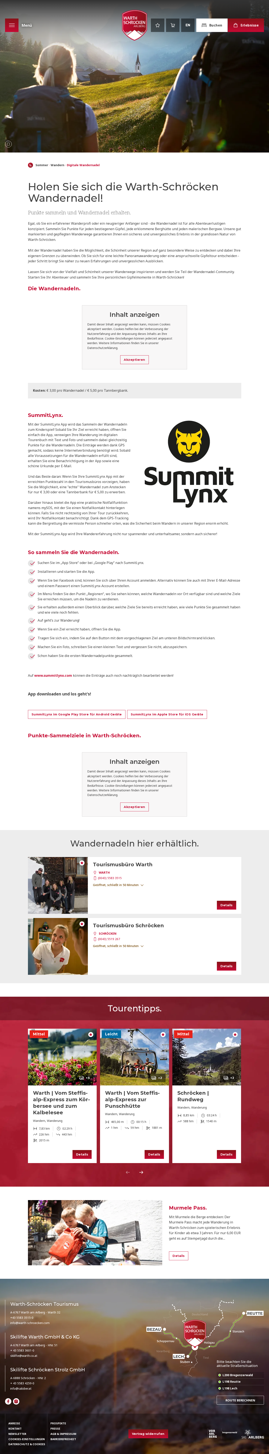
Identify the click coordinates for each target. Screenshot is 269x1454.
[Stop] (8, 144)
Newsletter (17, 1434)
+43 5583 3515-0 (21, 1318)
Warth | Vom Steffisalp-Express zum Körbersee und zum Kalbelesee (61, 1103)
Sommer (42, 165)
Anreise (14, 1423)
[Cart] (172, 25)
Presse (55, 1428)
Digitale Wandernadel (83, 165)
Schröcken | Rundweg (193, 1096)
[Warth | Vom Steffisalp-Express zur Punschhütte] (134, 1057)
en (188, 25)
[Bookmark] (157, 25)
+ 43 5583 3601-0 (22, 1350)
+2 (160, 1078)
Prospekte (58, 1423)
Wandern (57, 165)
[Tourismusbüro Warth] (58, 885)
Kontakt (15, 1428)
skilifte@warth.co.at (23, 1356)
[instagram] (16, 1401)
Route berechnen (240, 1400)
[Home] (30, 165)
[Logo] (134, 25)
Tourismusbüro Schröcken (128, 925)
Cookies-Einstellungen (26, 1439)
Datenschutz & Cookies (26, 1444)
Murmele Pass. (188, 1208)
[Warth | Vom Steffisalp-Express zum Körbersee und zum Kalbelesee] (62, 1057)
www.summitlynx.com (53, 675)
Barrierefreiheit (63, 1439)
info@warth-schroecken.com (30, 1323)
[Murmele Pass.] (95, 1232)
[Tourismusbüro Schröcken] (58, 946)
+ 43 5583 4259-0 (22, 1383)
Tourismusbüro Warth (123, 864)
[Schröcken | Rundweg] (206, 1057)
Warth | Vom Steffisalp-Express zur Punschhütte (132, 1099)
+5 (88, 1078)
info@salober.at (21, 1388)
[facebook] (8, 1401)
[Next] (141, 1172)
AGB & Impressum (63, 1434)
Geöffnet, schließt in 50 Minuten (116, 885)
